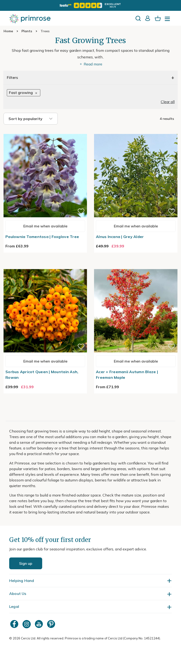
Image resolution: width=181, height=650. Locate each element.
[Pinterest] (51, 624)
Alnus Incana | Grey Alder (120, 236)
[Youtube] (39, 624)
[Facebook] (15, 624)
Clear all (168, 101)
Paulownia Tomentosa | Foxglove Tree (42, 236)
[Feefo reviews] (90, 5)
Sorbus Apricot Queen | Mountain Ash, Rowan (41, 374)
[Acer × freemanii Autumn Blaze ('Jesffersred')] (135, 266)
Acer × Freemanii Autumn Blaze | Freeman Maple (127, 374)
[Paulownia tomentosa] (45, 131)
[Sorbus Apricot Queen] (45, 266)
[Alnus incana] (135, 131)
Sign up (25, 563)
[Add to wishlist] (81, 211)
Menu (168, 20)
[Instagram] (27, 624)
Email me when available (45, 226)
